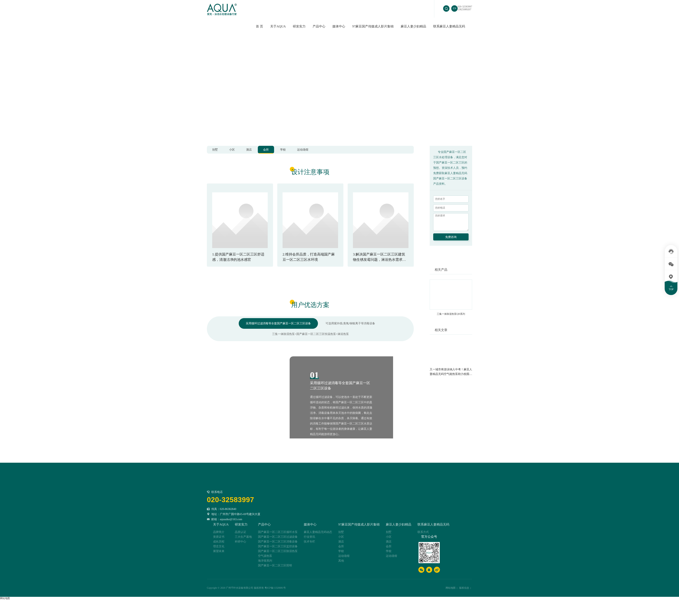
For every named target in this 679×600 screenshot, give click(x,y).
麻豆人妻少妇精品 (413, 26)
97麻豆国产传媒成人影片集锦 (373, 26)
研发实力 (299, 26)
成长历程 (218, 541)
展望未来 (218, 551)
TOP (671, 289)
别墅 (215, 149)
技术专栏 (309, 541)
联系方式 (423, 531)
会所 (266, 149)
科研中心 (240, 541)
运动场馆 (302, 149)
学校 (283, 149)
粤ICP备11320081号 (275, 588)
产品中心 (264, 524)
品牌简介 (218, 531)
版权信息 (464, 588)
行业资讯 (309, 536)
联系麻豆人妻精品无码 (449, 26)
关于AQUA (278, 26)
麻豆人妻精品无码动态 (318, 531)
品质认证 (240, 531)
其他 (341, 560)
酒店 (249, 149)
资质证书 (218, 536)
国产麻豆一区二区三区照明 (275, 565)
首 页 (259, 26)
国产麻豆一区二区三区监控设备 (278, 546)
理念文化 (218, 546)
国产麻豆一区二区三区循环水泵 (278, 531)
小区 (232, 149)
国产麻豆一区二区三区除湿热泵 (278, 551)
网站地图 (450, 588)
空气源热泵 (265, 555)
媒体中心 (338, 26)
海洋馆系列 (265, 560)
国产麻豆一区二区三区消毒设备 (278, 541)
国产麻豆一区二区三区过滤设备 (278, 536)
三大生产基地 (243, 536)
